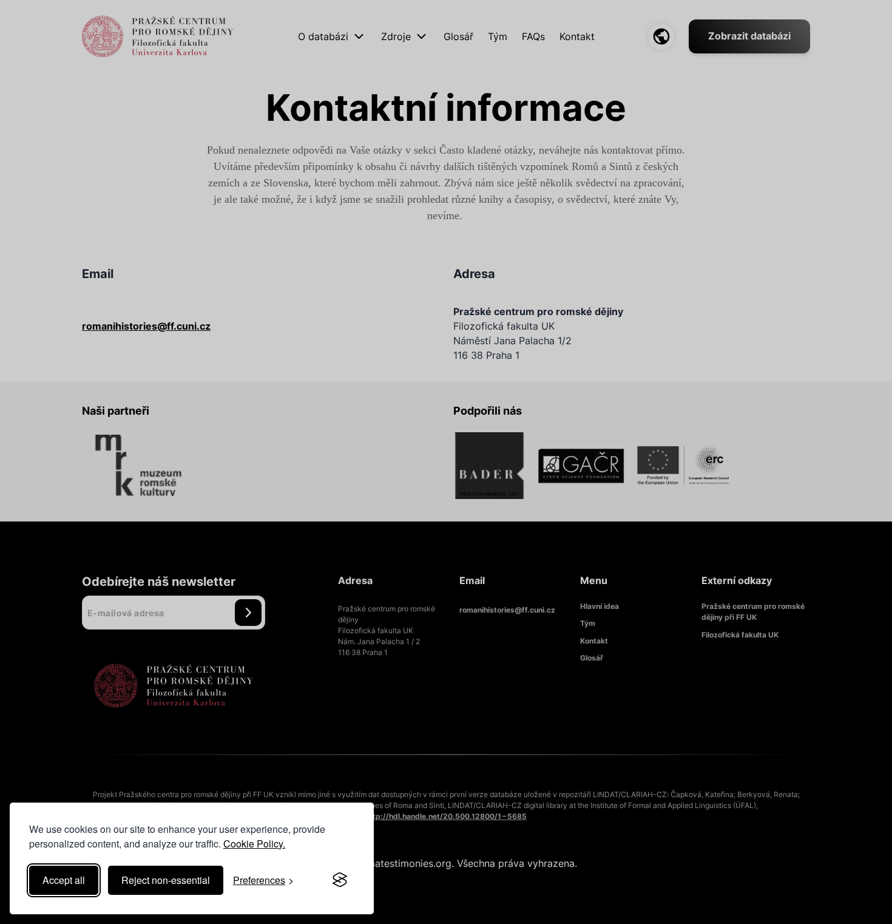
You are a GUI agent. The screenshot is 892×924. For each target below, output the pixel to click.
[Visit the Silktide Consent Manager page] (339, 880)
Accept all (63, 880)
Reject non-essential (165, 880)
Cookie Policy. (254, 844)
